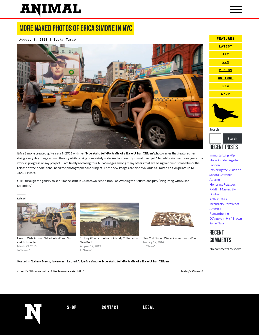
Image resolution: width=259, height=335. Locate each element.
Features (226, 39)
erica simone (92, 261)
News (46, 261)
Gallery (36, 261)
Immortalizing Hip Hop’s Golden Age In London (223, 160)
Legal (149, 307)
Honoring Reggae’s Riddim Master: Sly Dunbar (222, 189)
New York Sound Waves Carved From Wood (170, 238)
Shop (225, 94)
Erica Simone (26, 153)
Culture (226, 78)
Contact (110, 307)
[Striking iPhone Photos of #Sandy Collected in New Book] (109, 219)
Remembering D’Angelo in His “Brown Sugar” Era (225, 218)
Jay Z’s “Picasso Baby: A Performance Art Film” (51, 271)
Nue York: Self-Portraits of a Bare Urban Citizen (119, 153)
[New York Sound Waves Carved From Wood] (172, 219)
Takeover (57, 261)
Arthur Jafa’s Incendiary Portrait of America (224, 203)
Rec (225, 86)
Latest (225, 47)
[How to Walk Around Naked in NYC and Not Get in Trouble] (46, 219)
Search (214, 129)
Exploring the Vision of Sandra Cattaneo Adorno (225, 174)
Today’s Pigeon (191, 271)
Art (79, 261)
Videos (225, 70)
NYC (225, 62)
